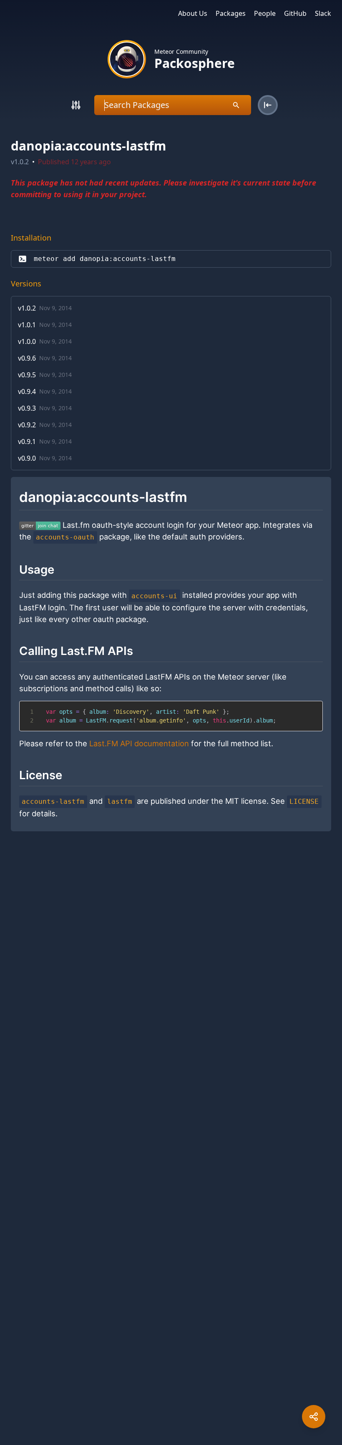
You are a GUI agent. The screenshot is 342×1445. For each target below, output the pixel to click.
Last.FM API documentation (139, 743)
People (265, 13)
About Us (192, 13)
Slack (323, 13)
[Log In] (267, 105)
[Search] (76, 105)
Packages (231, 13)
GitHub (295, 13)
